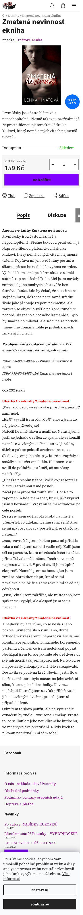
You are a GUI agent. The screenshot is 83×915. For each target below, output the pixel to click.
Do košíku (42, 179)
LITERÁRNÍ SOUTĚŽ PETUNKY (30, 843)
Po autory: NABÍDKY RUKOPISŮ (30, 824)
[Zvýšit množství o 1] (75, 164)
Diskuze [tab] (57, 215)
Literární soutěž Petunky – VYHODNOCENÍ (40, 834)
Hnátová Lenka (29, 39)
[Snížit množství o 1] (53, 164)
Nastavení (39, 889)
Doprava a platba (18, 803)
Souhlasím (40, 904)
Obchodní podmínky (21, 790)
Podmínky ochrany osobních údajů (33, 797)
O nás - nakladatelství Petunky (30, 783)
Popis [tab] (23, 215)
